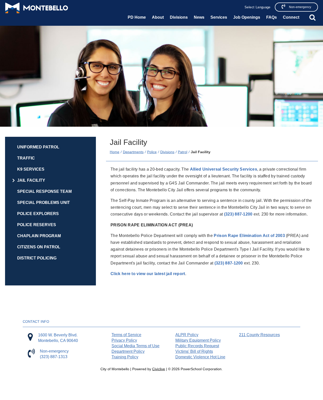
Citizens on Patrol (38, 247)
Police (152, 152)
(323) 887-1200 (238, 214)
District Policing (37, 258)
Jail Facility (31, 180)
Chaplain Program (39, 236)
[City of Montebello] (36, 8)
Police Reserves (36, 225)
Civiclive (158, 369)
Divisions (167, 152)
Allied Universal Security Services (223, 169)
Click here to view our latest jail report (148, 274)
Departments (133, 152)
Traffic (26, 158)
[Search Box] (312, 17)
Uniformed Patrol (38, 147)
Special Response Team (44, 191)
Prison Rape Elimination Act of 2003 (249, 235)
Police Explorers (38, 213)
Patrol (182, 152)
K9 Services (30, 169)
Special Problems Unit (43, 202)
